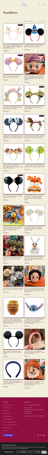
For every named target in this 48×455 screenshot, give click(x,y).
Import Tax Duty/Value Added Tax (10, 424)
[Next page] (32, 393)
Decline (38, 451)
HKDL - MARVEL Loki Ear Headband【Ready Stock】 (33, 108)
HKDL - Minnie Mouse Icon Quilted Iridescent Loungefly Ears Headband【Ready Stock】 (33, 228)
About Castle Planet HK (8, 405)
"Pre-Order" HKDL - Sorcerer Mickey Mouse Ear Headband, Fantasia (33, 46)
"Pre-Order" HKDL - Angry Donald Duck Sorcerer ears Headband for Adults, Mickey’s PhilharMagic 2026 (13, 228)
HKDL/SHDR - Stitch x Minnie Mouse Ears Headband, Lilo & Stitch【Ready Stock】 (13, 137)
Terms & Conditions (7, 407)
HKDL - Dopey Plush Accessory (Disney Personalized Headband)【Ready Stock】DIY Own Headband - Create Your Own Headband (34, 77)
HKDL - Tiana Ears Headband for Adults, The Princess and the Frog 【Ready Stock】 (12, 259)
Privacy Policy (6, 410)
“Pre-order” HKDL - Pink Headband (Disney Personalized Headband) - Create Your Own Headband (34, 352)
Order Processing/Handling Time (10, 422)
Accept (23, 451)
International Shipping (7, 419)
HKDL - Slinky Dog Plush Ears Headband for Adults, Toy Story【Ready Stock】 (34, 137)
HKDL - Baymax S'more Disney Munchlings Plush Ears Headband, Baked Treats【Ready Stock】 (13, 167)
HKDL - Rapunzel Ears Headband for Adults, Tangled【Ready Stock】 (12, 76)
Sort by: (25, 21)
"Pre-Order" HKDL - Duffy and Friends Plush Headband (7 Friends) (12, 108)
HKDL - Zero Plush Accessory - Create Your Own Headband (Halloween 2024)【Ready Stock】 (33, 259)
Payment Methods (7, 427)
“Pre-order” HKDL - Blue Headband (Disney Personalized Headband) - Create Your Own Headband (13, 382)
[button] (2, 4)
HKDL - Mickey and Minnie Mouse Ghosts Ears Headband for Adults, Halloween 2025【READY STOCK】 (13, 47)
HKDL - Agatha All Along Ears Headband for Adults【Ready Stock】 (12, 196)
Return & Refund (6, 413)
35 (29, 393)
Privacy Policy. (24, 448)
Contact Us (5, 430)
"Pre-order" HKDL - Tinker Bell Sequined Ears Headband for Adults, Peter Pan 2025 (34, 166)
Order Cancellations (7, 416)
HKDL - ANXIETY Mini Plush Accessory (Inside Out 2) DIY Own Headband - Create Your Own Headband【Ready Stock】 (33, 197)
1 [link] (15, 393)
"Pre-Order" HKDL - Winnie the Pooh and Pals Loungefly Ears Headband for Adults (13, 288)
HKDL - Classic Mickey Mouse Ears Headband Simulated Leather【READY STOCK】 (12, 352)
